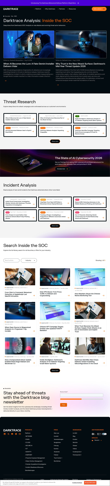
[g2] (16, 434)
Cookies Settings (77, 482)
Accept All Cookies (90, 482)
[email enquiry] (20, 434)
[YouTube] (12, 434)
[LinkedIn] (4, 434)
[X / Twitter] (8, 434)
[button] (37, 9)
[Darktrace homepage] (10, 9)
